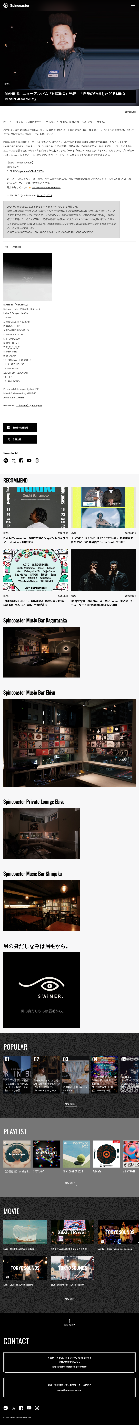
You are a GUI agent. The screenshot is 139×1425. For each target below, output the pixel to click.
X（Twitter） (22, 405)
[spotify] (5, 462)
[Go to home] (16, 5)
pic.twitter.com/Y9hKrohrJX (46, 187)
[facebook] (21, 462)
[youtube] (29, 462)
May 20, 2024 (44, 195)
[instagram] (37, 462)
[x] (13, 462)
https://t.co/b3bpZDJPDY (31, 171)
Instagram (37, 405)
